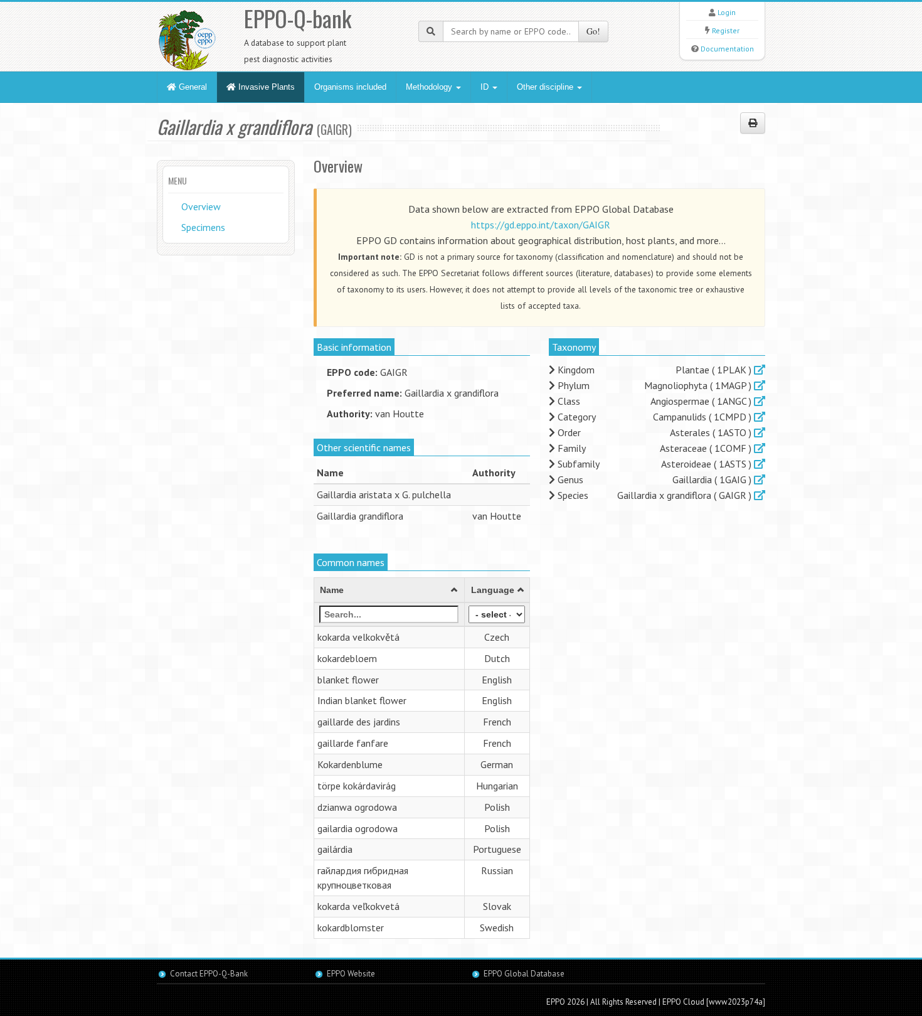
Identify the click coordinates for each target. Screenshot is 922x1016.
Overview (201, 206)
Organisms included (350, 87)
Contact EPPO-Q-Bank (209, 973)
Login (727, 12)
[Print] (752, 123)
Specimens (203, 227)
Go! (593, 31)
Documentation (727, 48)
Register (725, 30)
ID (485, 87)
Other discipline (546, 87)
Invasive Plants (265, 87)
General (191, 87)
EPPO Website (351, 973)
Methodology (430, 87)
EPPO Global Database (524, 973)
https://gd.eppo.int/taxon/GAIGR (540, 224)
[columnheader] (389, 589)
